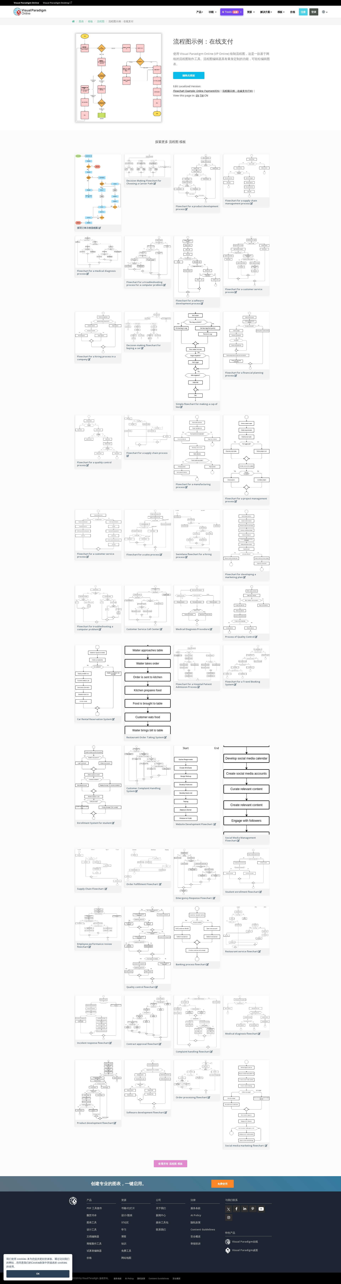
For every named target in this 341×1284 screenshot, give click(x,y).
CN (206, 95)
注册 (303, 12)
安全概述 (196, 1236)
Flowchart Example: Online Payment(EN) (196, 91)
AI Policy (196, 1215)
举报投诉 (196, 1243)
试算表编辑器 (94, 1250)
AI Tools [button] (230, 12)
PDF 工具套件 (94, 1208)
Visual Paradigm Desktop (56, 2)
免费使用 (223, 1183)
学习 (123, 1229)
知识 (123, 1243)
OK (38, 1273)
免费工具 (126, 1250)
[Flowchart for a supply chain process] (148, 458)
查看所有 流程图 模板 (170, 1163)
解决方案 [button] (265, 12)
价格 (292, 12)
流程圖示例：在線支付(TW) (237, 91)
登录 (313, 12)
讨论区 (125, 1222)
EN (197, 95)
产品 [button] (198, 12)
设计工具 (92, 1229)
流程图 (100, 21)
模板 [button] (280, 12)
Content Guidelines (203, 1229)
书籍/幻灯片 (128, 1208)
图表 (81, 21)
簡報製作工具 (94, 1243)
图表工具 (92, 1222)
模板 (90, 21)
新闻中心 (161, 1215)
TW (202, 95)
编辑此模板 (188, 75)
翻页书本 (92, 1215)
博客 (123, 1236)
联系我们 (161, 1229)
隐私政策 (196, 1222)
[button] (212, 11)
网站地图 (126, 1257)
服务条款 (196, 1208)
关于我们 (161, 1208)
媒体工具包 (162, 1222)
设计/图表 (126, 1215)
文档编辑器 (93, 1236)
